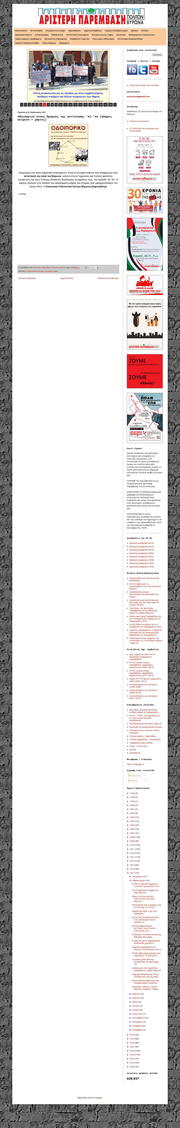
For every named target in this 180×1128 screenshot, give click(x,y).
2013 (132, 857)
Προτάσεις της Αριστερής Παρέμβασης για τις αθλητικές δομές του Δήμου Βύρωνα (143, 610)
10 (60, 104)
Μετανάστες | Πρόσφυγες (56, 39)
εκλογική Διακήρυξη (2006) (141, 553)
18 (100, 104)
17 (95, 104)
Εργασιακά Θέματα (23, 35)
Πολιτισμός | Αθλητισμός (103, 39)
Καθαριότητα (57, 35)
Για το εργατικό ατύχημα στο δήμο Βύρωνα (145, 891)
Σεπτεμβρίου (138, 1017)
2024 (132, 1058)
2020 (132, 1042)
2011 (132, 849)
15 (85, 104)
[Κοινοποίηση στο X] (95, 267)
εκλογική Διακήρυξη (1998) (141, 560)
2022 (132, 1050)
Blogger (98, 1097)
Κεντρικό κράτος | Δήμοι (102, 35)
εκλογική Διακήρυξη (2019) (141, 543)
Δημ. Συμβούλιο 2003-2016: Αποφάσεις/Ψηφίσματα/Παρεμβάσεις (142, 656)
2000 (132, 805)
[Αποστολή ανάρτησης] (85, 267)
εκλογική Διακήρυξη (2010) (141, 549)
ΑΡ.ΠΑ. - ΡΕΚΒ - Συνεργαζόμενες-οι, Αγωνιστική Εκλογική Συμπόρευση (144, 718)
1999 (132, 801)
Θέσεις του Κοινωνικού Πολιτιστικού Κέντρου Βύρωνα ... (143, 898)
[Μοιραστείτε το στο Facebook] (98, 267)
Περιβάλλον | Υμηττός (79, 39)
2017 (132, 873)
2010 (132, 845)
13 (75, 104)
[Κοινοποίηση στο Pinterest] (100, 267)
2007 (132, 833)
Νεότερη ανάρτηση (27, 278)
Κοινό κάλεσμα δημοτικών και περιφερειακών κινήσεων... (145, 981)
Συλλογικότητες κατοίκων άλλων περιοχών (144, 731)
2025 (132, 1062)
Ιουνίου (136, 1005)
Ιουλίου (136, 1009)
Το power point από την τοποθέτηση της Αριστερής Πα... (145, 961)
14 (80, 104)
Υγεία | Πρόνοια (49, 43)
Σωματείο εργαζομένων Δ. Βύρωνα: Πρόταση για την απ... (147, 948)
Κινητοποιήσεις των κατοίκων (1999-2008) (143, 685)
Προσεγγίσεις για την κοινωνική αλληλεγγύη (144, 579)
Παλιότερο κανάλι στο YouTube (144, 85)
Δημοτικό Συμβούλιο (93, 30)
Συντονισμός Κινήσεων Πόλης (130, 39)
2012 (132, 853)
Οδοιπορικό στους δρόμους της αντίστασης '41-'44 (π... (146, 906)
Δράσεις (134, 30)
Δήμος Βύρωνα (74, 30)
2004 (132, 821)
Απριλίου (136, 997)
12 (70, 104)
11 (65, 104)
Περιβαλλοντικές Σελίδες (141, 742)
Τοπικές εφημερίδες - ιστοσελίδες (145, 739)
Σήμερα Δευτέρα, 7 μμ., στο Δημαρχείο (144, 912)
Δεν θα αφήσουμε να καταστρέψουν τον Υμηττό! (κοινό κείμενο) (145, 586)
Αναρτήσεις (135, 775)
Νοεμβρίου (137, 1025)
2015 (132, 865)
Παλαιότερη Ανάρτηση (108, 278)
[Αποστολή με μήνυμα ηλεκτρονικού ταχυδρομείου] (90, 267)
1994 (132, 793)
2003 (132, 817)
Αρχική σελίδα (66, 278)
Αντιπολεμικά (36, 30)
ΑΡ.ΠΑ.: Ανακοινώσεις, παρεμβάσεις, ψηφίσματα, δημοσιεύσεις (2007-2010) (141, 664)
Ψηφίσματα (64, 43)
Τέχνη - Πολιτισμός (138, 746)
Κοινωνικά (120, 35)
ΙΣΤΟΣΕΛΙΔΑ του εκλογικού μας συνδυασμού (144, 129)
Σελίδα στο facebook (139, 121)
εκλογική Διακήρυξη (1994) (141, 563)
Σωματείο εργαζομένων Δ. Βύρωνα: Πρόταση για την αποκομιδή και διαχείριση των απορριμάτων (145, 632)
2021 (132, 1046)
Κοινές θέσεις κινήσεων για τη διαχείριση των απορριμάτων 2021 (145, 625)
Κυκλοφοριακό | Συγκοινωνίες (142, 35)
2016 (132, 869)
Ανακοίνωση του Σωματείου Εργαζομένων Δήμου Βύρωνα (146, 969)
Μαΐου (135, 1001)
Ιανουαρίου (138, 876)
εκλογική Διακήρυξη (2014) (141, 546)
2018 (132, 1034)
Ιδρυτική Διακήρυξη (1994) (141, 566)
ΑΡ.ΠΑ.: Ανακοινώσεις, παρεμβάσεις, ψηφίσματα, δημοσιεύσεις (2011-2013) (141, 673)
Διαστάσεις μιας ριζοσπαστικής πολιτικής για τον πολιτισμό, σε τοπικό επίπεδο (144, 602)
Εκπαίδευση (134, 752)
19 (105, 104)
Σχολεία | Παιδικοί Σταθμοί (27, 43)
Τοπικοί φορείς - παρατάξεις (142, 736)
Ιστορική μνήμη (41, 35)
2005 (132, 825)
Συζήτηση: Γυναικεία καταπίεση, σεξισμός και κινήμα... (146, 935)
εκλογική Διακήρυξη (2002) (141, 556)
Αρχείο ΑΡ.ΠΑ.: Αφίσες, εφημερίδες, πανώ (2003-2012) (145, 679)
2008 (132, 837)
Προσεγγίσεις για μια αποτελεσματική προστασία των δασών (144, 594)
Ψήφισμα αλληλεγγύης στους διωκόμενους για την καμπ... (145, 975)
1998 (132, 797)
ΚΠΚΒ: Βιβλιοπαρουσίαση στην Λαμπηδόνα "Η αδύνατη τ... (146, 954)
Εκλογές (144, 30)
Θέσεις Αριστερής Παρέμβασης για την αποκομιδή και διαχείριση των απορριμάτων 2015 (145, 618)
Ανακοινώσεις (21, 30)
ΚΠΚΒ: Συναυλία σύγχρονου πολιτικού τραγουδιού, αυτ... (146, 884)
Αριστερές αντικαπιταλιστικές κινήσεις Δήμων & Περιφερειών (143, 710)
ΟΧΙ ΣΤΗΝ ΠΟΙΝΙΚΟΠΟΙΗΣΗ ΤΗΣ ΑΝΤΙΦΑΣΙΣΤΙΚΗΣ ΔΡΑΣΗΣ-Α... (145, 919)
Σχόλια (133, 780)
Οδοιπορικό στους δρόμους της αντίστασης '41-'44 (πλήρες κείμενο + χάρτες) (145, 640)
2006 (132, 829)
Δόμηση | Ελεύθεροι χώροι (116, 30)
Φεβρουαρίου (139, 880)
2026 (132, 1066)
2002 (132, 813)
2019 (132, 1038)
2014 (132, 861)
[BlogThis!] (93, 267)
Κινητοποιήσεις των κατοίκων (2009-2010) (143, 691)
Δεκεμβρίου (137, 1029)
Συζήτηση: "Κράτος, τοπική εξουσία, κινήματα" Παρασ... (145, 987)
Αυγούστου (137, 1013)
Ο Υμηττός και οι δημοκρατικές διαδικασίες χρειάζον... (146, 941)
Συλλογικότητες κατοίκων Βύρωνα (145, 723)
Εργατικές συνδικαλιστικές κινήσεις (145, 727)
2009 (132, 841)
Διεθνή (132, 749)
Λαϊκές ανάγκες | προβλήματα (28, 39)
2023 (132, 1054)
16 (90, 104)
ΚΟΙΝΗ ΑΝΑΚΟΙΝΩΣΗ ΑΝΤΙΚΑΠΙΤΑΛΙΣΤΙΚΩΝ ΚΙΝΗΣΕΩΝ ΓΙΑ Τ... (143, 928)
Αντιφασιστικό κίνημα (55, 30)
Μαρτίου (136, 994)
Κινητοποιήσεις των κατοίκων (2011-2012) (143, 697)
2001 (132, 809)
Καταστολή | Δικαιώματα (77, 35)
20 (110, 104)
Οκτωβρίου (137, 1021)
